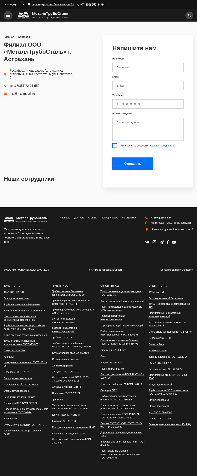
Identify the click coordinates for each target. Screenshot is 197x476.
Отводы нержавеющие (16, 298)
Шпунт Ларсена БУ (159, 400)
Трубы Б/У (57, 399)
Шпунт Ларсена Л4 (159, 406)
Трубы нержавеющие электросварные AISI (169, 306)
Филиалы (65, 218)
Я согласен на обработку (147, 146)
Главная (9, 36)
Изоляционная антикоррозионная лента (23, 432)
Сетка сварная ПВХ (14, 350)
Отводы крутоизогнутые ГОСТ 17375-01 (26, 425)
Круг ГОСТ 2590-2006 (160, 412)
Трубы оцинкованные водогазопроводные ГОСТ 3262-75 (119, 333)
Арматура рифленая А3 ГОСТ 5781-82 (121, 384)
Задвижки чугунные (62, 365)
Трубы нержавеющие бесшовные (22, 304)
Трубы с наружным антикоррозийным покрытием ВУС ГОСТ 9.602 (24, 327)
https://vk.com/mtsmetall (147, 242)
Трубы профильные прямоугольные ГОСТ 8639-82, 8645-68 (71, 302)
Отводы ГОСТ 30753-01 (161, 418)
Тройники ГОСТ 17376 (112, 368)
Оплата (92, 218)
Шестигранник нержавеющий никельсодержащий (165, 315)
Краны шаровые (158, 350)
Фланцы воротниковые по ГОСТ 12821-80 (25, 364)
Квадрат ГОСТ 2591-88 (64, 421)
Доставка (79, 218)
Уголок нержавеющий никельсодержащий (64, 320)
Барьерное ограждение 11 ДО (68, 433)
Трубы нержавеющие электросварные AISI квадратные (73, 311)
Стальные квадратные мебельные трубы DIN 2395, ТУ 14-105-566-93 (119, 342)
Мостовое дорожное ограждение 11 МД (73, 427)
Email (115, 77)
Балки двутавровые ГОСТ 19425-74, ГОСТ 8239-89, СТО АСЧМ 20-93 (120, 416)
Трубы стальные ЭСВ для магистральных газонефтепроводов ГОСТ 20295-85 (120, 454)
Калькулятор (129, 218)
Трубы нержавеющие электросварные (25, 310)
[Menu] (8, 15)
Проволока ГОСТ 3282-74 (66, 393)
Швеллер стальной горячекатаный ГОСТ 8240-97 (122, 443)
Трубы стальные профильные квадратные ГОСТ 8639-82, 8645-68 (71, 345)
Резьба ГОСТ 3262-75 (160, 363)
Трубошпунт (10, 418)
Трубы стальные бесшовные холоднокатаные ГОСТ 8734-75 (21, 343)
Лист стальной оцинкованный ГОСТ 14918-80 (71, 441)
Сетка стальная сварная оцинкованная (25, 335)
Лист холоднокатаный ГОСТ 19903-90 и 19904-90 (122, 376)
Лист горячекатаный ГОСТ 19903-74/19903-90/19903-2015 (70, 379)
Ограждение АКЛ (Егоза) (113, 350)
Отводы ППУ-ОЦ (109, 285)
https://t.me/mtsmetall (162, 242)
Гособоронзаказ (109, 218)
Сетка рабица (156, 344)
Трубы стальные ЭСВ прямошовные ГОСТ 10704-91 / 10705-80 (169, 392)
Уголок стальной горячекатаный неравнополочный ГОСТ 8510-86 (70, 407)
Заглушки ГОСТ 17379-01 (66, 371)
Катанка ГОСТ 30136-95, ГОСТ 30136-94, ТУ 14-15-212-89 (121, 425)
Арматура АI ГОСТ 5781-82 (67, 387)
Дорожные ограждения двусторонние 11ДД (121, 434)
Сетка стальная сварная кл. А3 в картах (170, 331)
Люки (103, 356)
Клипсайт (186, 270)
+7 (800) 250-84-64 (92, 4)
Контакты (24, 36)
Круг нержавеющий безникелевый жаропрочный (167, 324)
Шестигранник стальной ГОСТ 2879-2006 (168, 377)
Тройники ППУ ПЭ (62, 337)
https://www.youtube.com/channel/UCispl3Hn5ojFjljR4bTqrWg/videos (174, 242)
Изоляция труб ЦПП (160, 338)
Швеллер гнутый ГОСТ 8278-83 (21, 384)
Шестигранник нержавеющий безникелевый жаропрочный (20, 318)
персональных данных (161, 146)
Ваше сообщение (122, 113)
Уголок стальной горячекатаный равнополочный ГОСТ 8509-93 (117, 407)
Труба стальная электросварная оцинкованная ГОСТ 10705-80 (118, 398)
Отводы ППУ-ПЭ (158, 285)
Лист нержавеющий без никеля (166, 298)
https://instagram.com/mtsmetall (154, 242)
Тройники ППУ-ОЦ (14, 292)
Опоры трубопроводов (16, 391)
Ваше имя (118, 59)
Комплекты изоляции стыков (19, 397)
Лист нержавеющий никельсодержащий (122, 301)
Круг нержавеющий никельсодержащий (122, 325)
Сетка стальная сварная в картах (70, 353)
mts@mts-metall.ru (22, 93)
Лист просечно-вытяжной (18, 378)
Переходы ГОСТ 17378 (16, 372)
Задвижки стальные (111, 362)
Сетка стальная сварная (65, 359)
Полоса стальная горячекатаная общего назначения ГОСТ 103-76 (26, 411)
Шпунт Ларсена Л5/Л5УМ (66, 414)
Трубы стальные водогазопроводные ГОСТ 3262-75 (120, 293)
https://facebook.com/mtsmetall (168, 242)
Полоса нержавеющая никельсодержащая (112, 318)
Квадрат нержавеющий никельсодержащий (65, 330)
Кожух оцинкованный (160, 384)
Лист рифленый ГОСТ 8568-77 (165, 369)
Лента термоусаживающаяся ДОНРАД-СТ (170, 426)
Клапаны (9, 357)
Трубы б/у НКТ (156, 292)
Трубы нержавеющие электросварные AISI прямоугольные (121, 308)
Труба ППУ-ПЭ (12, 285)
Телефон (117, 95)
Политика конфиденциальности (105, 270)
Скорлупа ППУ (108, 390)
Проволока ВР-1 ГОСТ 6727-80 (21, 403)
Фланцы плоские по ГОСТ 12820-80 (168, 357)
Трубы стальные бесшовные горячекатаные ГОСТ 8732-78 (68, 293)
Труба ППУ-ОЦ (60, 285)
